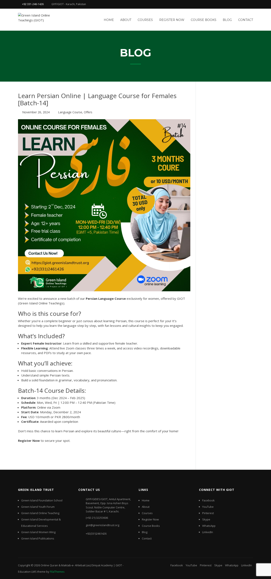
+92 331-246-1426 (33, 4)
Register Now (171, 20)
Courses (145, 20)
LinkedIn (207, 532)
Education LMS (27, 572)
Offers (88, 112)
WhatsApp (209, 526)
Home (109, 20)
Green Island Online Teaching (40, 513)
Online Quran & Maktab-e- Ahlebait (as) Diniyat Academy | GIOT (81, 565)
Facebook (208, 500)
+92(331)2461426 (96, 533)
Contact (245, 20)
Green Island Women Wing (38, 532)
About (125, 20)
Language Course (70, 112)
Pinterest (208, 513)
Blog (227, 20)
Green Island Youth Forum (38, 507)
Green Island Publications (37, 538)
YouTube (208, 507)
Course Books (203, 20)
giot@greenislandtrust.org (102, 525)
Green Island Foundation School (41, 500)
